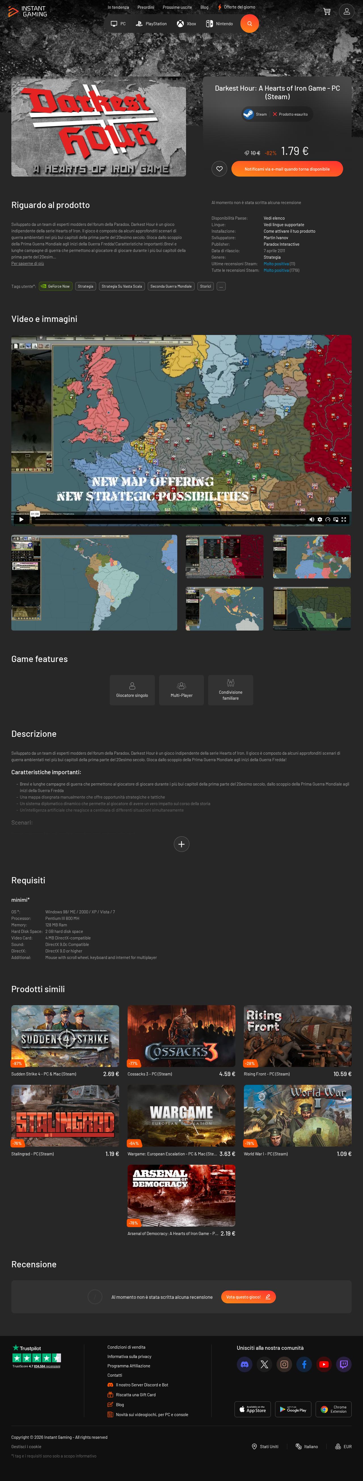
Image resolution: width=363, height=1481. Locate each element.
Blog (204, 7)
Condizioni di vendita (126, 1347)
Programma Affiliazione (128, 1365)
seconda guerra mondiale (171, 286)
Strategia (272, 257)
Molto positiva (277, 263)
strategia (85, 286)
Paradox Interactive (281, 244)
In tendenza (118, 7)
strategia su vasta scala (122, 286)
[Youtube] (324, 1364)
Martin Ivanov (276, 237)
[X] (264, 1364)
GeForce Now (58, 286)
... (221, 286)
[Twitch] (344, 1364)
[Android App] (293, 1409)
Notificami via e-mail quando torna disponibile (287, 168)
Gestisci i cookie (26, 1446)
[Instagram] (284, 1364)
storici (205, 286)
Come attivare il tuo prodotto (289, 231)
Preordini (146, 7)
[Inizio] (28, 11)
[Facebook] (304, 1364)
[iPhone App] (253, 1409)
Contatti (114, 1375)
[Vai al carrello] (326, 11)
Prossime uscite (177, 7)
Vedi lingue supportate (284, 224)
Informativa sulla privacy (129, 1356)
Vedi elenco (274, 217)
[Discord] (244, 1364)
